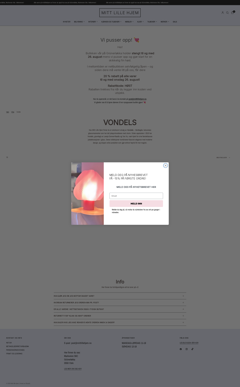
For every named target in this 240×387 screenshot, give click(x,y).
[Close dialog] (165, 165)
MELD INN (136, 203)
